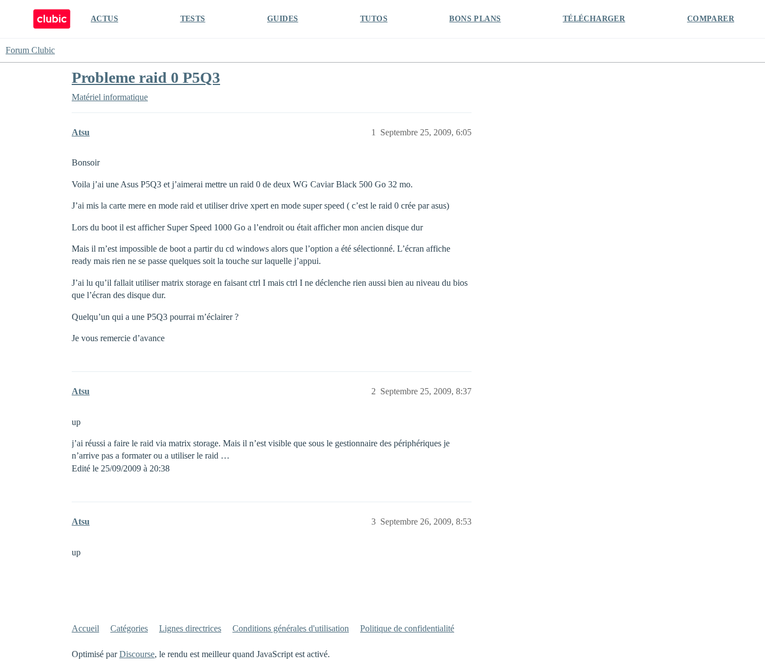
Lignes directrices (190, 628)
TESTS (193, 19)
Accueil (85, 628)
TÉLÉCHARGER (594, 19)
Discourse (137, 654)
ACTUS (104, 19)
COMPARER (710, 19)
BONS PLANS (475, 19)
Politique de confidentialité (407, 628)
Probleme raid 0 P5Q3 (146, 77)
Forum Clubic (30, 50)
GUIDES (282, 19)
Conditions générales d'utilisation (290, 628)
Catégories (129, 628)
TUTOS (374, 19)
